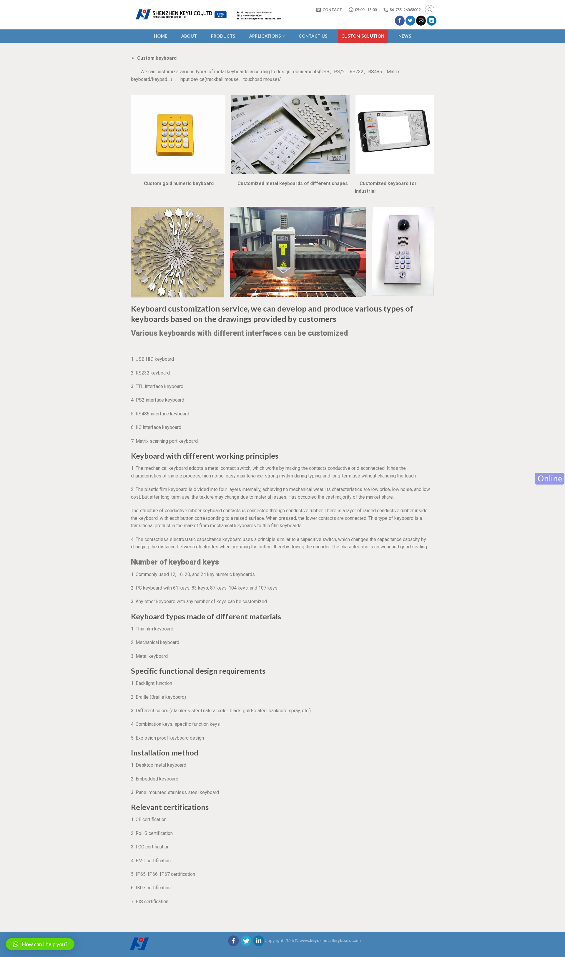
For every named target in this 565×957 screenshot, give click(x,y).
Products (223, 36)
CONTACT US (313, 36)
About (189, 36)
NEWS (404, 36)
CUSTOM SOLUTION (362, 36)
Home (160, 36)
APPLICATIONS (265, 36)
